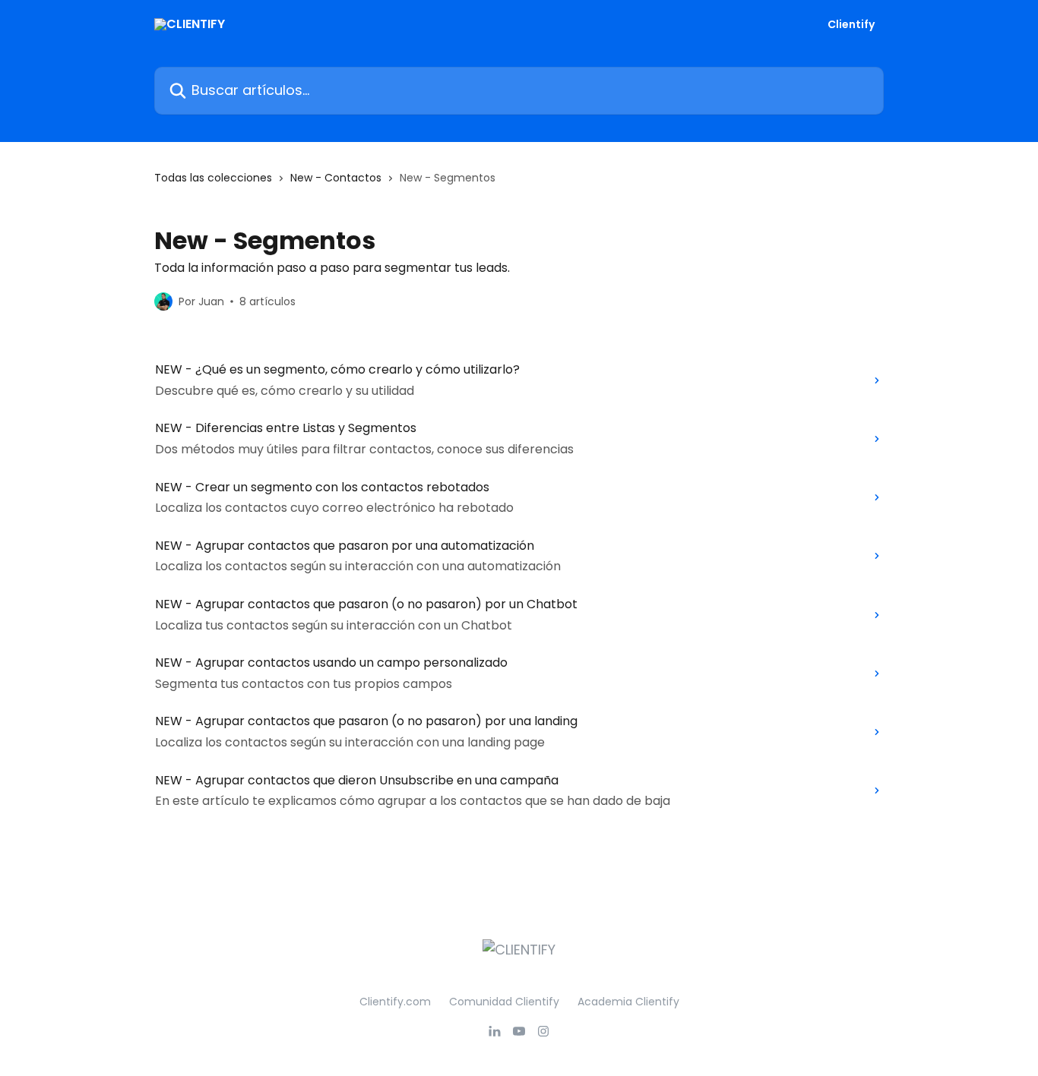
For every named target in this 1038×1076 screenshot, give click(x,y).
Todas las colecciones (213, 177)
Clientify (851, 24)
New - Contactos (335, 177)
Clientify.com (395, 1001)
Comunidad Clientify (504, 1001)
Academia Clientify (628, 1001)
